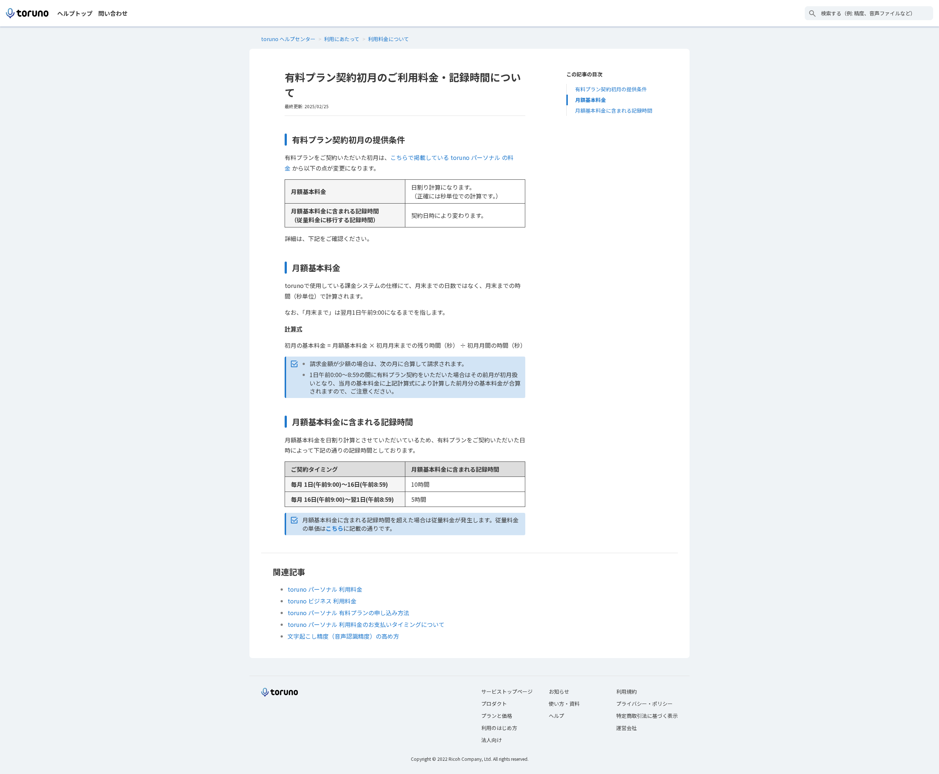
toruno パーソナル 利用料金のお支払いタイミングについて (366, 624)
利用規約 (626, 691)
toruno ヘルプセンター (288, 39)
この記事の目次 (584, 74)
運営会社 (626, 727)
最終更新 (293, 106)
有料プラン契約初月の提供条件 (611, 89)
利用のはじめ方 (499, 727)
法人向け (491, 740)
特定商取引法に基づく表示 (647, 715)
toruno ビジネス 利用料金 (322, 600)
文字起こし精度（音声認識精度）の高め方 (343, 636)
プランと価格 (496, 715)
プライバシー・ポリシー (644, 703)
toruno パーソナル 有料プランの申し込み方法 (348, 612)
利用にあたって (341, 39)
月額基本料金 (590, 99)
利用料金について (388, 39)
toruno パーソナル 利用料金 (325, 589)
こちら (334, 528)
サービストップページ (507, 691)
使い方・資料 (564, 703)
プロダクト (494, 703)
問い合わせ (113, 13)
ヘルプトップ (74, 13)
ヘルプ (556, 715)
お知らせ (559, 691)
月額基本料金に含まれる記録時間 (613, 110)
